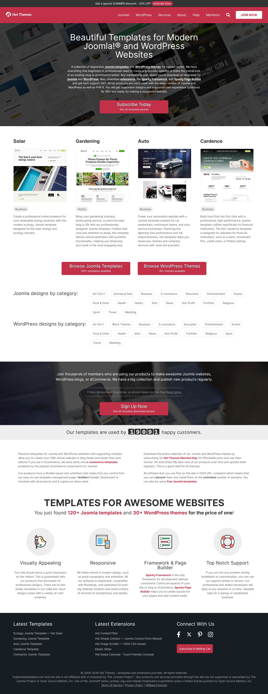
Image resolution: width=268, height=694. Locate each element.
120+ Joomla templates (95, 513)
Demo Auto (163, 180)
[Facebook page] (181, 636)
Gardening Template (102, 169)
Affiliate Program (156, 685)
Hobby (82, 209)
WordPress (144, 15)
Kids (154, 303)
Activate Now (162, 3)
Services (164, 15)
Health (122, 303)
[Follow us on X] (191, 636)
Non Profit (188, 303)
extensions (127, 79)
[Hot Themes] (19, 16)
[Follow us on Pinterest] (202, 636)
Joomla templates (117, 66)
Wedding (130, 312)
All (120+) (99, 293)
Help (196, 15)
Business (20, 209)
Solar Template (39, 169)
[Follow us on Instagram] (213, 636)
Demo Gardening (100, 180)
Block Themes (121, 324)
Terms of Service (112, 685)
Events (238, 293)
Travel (112, 312)
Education (192, 293)
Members (213, 15)
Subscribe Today (134, 106)
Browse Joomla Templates (96, 267)
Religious (228, 303)
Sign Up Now (134, 408)
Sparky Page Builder (187, 79)
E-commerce (169, 293)
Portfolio (208, 303)
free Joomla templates (182, 481)
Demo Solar (38, 180)
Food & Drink (101, 303)
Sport (96, 312)
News (169, 303)
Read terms (174, 392)
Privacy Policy (134, 685)
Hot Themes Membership (180, 458)
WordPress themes (148, 66)
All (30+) (98, 324)
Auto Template (164, 169)
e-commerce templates (102, 462)
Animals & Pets (123, 293)
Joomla (72, 79)
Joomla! (123, 15)
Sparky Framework (154, 79)
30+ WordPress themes (160, 513)
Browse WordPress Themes (172, 267)
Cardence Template (226, 169)
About (181, 15)
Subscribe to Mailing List (195, 648)
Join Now (249, 15)
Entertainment (216, 293)
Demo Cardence (225, 180)
